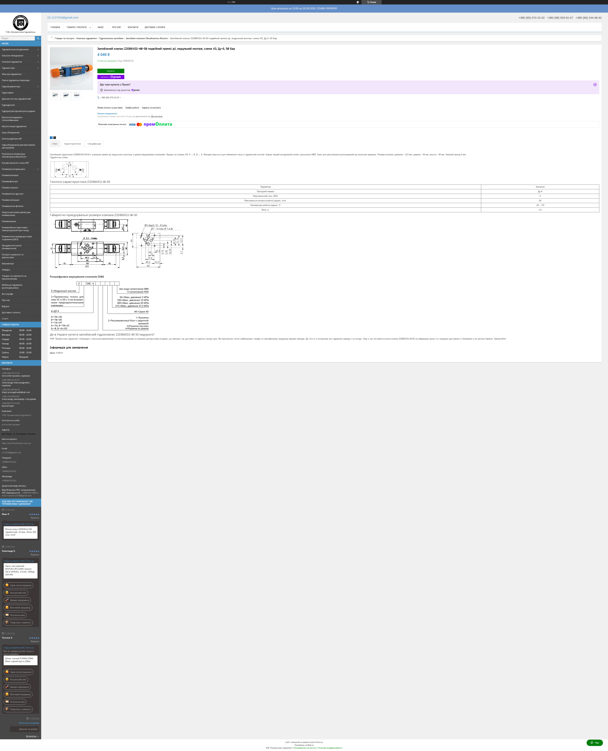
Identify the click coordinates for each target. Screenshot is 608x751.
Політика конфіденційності (330, 748)
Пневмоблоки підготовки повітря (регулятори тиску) (15, 229)
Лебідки (6, 269)
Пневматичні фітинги (12, 206)
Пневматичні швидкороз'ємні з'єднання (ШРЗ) (17, 238)
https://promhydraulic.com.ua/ (16, 443)
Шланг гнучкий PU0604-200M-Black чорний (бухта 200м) (19, 660)
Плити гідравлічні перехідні (16, 80)
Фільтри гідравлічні (12, 74)
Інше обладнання (10, 132)
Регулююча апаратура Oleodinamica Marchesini (14, 155)
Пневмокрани (9, 221)
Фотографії (7, 293)
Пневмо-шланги (10, 187)
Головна (55, 27)
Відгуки (5, 306)
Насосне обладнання (12, 55)
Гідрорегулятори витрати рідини (18, 111)
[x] (54, 138)
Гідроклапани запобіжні (111, 38)
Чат (597, 743)
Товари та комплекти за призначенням (14, 277)
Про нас (6, 300)
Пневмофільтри (10, 181)
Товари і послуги (76, 27)
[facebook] (51, 138)
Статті (5, 318)
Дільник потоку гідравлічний (16, 98)
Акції (101, 27)
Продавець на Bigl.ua (304, 745)
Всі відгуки (31, 736)
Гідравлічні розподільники (15, 49)
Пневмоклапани (10, 175)
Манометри (8, 263)
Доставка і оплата (11, 312)
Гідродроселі (8, 105)
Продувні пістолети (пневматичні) (12, 247)
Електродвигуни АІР (12, 138)
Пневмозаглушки (10, 199)
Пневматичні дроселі (12, 193)
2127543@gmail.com (11, 452)
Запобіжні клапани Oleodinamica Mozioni (147, 38)
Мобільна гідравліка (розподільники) (12, 286)
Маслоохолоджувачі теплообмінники (12, 119)
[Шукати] (38, 38)
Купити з (105, 76)
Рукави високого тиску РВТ (15, 162)
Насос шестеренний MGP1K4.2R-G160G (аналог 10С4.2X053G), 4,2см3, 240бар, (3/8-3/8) (20, 570)
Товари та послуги (64, 38)
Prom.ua (319, 742)
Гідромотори (8, 67)
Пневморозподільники (13, 169)
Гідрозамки (7, 92)
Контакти (133, 27)
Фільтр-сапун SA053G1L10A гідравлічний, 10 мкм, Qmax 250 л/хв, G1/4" (20, 532)
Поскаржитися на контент (305, 748)
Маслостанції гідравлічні (14, 126)
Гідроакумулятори (11, 86)
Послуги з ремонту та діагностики (12, 256)
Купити (110, 70)
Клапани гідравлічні (12, 61)
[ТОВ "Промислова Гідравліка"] (20, 23)
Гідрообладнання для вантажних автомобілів (18, 146)
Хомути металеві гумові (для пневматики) (16, 214)
